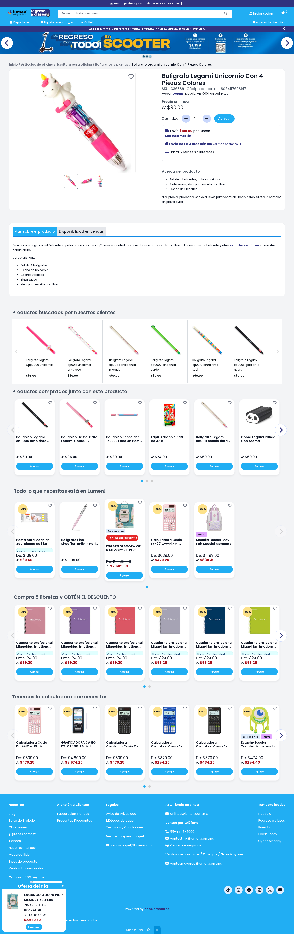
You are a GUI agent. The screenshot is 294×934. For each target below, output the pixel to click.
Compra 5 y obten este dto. (32, 654)
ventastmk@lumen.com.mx (192, 838)
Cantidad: (170, 118)
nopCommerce (156, 909)
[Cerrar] (284, 28)
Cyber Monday (269, 841)
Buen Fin (264, 827)
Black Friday (267, 834)
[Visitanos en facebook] (249, 890)
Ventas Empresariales (26, 868)
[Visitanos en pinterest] (259, 890)
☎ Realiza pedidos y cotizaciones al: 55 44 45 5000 (144, 3)
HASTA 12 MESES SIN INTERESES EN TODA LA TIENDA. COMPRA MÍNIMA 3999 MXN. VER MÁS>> (147, 29)
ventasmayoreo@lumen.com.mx (196, 863)
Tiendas (15, 841)
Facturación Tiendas (73, 813)
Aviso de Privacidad (121, 813)
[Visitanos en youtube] (280, 890)
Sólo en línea (116, 531)
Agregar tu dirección (270, 22)
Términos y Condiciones (124, 827)
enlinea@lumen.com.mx (189, 813)
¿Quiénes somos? (22, 834)
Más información (178, 136)
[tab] (142, 481)
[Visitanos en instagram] (239, 890)
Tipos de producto (23, 861)
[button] (13, 430)
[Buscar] (225, 13)
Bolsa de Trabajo (22, 820)
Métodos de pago (120, 820)
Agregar (224, 118)
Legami (178, 94)
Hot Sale (264, 813)
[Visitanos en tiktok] (228, 890)
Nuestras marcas (22, 847)
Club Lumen (18, 827)
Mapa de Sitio (19, 854)
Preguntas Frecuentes (74, 820)
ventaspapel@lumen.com (131, 845)
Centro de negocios (185, 845)
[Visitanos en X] (270, 890)
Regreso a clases (271, 820)
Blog (12, 813)
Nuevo (201, 534)
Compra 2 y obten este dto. (32, 551)
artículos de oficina (244, 245)
